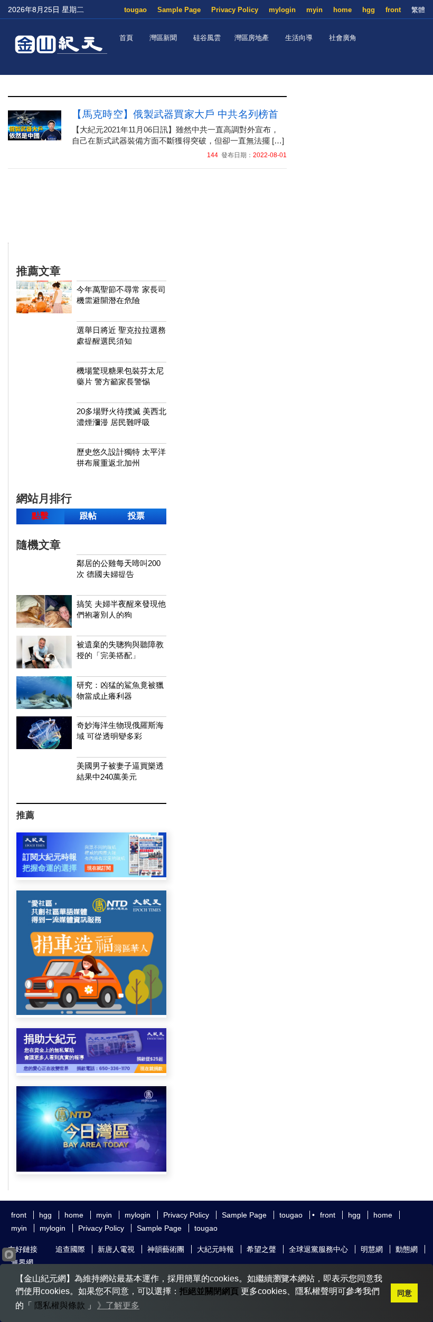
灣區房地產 (251, 38)
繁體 (418, 10)
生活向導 (299, 38)
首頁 (126, 38)
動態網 (407, 1249)
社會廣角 (342, 38)
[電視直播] (91, 1168)
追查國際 (70, 1249)
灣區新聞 (163, 38)
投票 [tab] (136, 515)
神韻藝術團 (165, 1249)
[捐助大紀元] (91, 1070)
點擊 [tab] (40, 515)
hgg (368, 10)
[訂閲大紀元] (91, 874)
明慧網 (372, 1249)
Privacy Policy (234, 10)
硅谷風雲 (207, 38)
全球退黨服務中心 (318, 1249)
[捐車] (91, 1012)
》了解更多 (118, 1305)
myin (314, 10)
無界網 (22, 1262)
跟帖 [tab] (88, 515)
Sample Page (179, 10)
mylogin (282, 10)
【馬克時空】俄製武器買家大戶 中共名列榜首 (175, 114)
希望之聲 (261, 1249)
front (393, 10)
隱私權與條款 (59, 1305)
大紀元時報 (215, 1249)
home (342, 10)
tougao (135, 10)
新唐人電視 (116, 1249)
